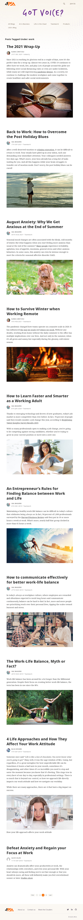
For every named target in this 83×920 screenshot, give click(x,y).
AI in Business (24, 24)
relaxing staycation (45, 149)
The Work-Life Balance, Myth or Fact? (36, 664)
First (32, 895)
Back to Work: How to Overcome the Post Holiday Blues (37, 134)
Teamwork (55, 24)
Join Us (72, 4)
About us (21, 910)
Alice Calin (16, 858)
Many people (42, 246)
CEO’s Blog (12, 28)
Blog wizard (16, 749)
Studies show (27, 878)
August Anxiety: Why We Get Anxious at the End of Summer (35, 224)
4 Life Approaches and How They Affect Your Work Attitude (37, 741)
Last (50, 895)
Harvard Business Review (32, 517)
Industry (27, 54)
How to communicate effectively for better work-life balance (37, 580)
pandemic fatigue (45, 72)
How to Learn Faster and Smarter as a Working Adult (37, 398)
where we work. (47, 330)
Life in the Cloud (40, 24)
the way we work (28, 330)
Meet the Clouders (45, 910)
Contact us (31, 910)
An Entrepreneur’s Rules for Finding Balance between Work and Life (36, 493)
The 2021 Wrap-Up (23, 46)
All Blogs (11, 24)
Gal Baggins (16, 142)
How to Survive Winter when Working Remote (33, 311)
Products (66, 24)
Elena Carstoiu (17, 52)
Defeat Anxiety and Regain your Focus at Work (36, 850)
